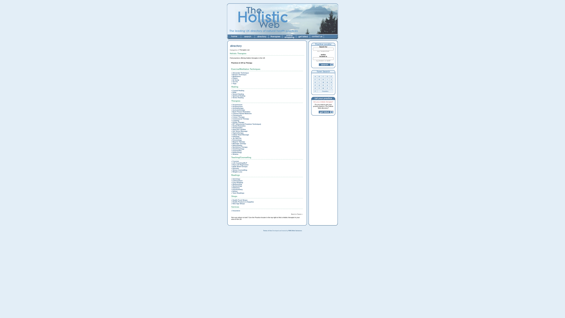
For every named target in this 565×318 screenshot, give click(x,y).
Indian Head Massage (240, 135)
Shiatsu (235, 154)
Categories (234, 50)
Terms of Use (267, 230)
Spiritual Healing (238, 96)
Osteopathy (237, 150)
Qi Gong (235, 80)
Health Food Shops (239, 200)
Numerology (237, 186)
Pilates (235, 78)
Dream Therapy (238, 122)
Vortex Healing (238, 97)
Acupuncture (237, 106)
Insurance (236, 211)
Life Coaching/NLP (239, 163)
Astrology (236, 179)
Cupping (235, 120)
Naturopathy (237, 145)
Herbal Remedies (239, 126)
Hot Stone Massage (239, 131)
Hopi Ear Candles (239, 129)
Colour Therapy (238, 117)
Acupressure (237, 105)
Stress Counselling (239, 170)
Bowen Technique (239, 75)
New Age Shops (238, 203)
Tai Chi (235, 82)
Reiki (234, 92)
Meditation (236, 76)
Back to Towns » (297, 214)
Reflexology (237, 152)
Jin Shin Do (236, 138)
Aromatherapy (238, 108)
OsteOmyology (238, 149)
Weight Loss (237, 172)
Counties (325, 91)
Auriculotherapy (238, 110)
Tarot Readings (238, 193)
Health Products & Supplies (243, 202)
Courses (235, 161)
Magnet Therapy (238, 142)
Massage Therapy (239, 143)
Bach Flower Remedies (241, 112)
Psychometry (237, 189)
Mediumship (237, 184)
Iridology (235, 136)
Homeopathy (237, 128)
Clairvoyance (237, 181)
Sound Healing (238, 94)
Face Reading (237, 182)
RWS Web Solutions (295, 230)
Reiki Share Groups (239, 166)
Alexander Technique (240, 73)
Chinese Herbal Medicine (242, 113)
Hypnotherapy (238, 133)
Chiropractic (237, 115)
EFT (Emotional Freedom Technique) (246, 124)
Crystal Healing (238, 90)
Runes (234, 191)
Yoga (234, 83)
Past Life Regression (240, 165)
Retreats (235, 168)
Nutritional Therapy (239, 147)
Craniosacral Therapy (240, 119)
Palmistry (236, 188)
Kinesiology (237, 140)
